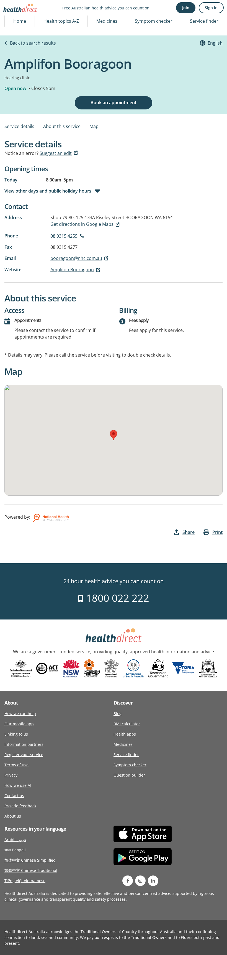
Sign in (211, 7)
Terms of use (16, 764)
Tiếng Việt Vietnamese (24, 880)
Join (185, 7)
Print (217, 532)
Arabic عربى (15, 839)
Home (19, 21)
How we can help (20, 713)
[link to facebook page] (127, 880)
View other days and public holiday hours (47, 191)
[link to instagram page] (140, 880)
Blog (118, 713)
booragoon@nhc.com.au (76, 258)
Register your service (23, 754)
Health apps (125, 734)
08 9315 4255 (64, 236)
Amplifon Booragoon (72, 270)
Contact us (14, 795)
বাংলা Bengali (15, 849)
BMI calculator (127, 723)
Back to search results (33, 43)
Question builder (129, 775)
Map (94, 126)
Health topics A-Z (61, 21)
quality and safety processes (99, 899)
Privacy (10, 775)
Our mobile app (19, 723)
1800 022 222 (116, 598)
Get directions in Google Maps (82, 224)
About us (12, 816)
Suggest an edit (56, 153)
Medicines (106, 21)
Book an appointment (113, 102)
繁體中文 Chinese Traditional (30, 870)
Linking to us (16, 734)
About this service (62, 126)
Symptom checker (153, 21)
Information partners (23, 744)
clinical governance (22, 899)
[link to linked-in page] (153, 880)
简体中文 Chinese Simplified (30, 860)
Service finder (204, 21)
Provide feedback (20, 805)
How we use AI (17, 785)
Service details (19, 126)
